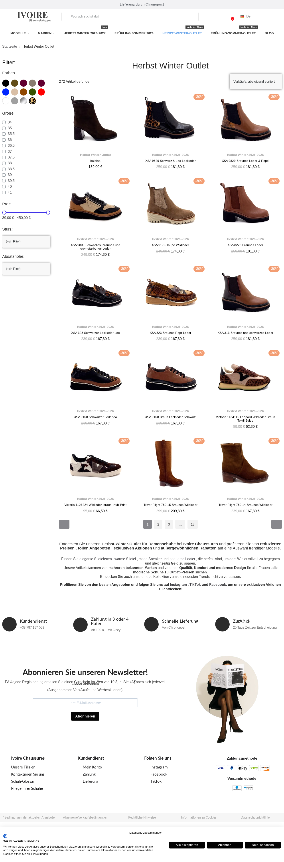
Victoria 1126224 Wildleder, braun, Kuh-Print (95, 504)
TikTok (195, 584)
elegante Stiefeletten (95, 559)
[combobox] (130, 16)
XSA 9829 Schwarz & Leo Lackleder (170, 160)
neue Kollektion (156, 577)
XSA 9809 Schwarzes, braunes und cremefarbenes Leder (95, 246)
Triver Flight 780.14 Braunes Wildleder (245, 504)
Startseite (9, 46)
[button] (230, 16)
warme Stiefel (125, 559)
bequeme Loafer (182, 559)
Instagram (178, 584)
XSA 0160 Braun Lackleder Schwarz (170, 417)
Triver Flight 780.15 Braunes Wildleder (170, 504)
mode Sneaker (150, 559)
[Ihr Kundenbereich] (219, 17)
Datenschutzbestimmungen (145, 832)
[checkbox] (5, 83)
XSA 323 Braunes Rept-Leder (170, 332)
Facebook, (218, 584)
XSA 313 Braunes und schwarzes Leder (245, 332)
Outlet (174, 572)
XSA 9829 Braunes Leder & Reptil (245, 160)
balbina (95, 160)
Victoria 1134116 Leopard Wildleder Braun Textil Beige (245, 418)
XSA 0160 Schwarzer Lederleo (95, 417)
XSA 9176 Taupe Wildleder (170, 245)
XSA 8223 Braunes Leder (245, 245)
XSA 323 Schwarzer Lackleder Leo (95, 332)
